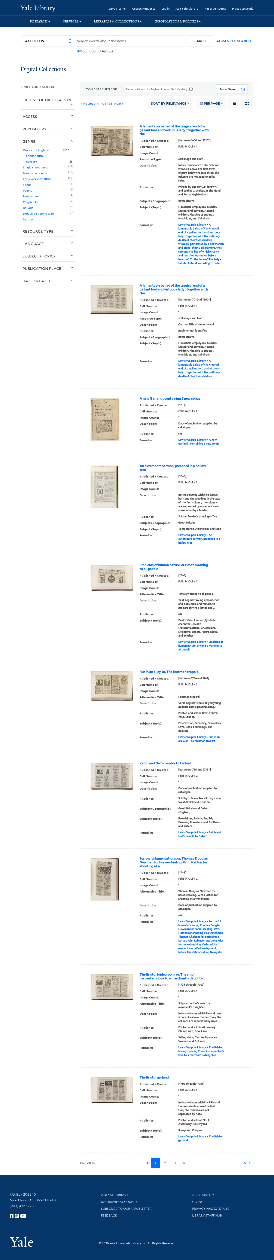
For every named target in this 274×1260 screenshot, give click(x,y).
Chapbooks (30, 202)
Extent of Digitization (46, 99)
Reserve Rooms (215, 8)
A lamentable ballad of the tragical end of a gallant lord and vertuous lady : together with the (174, 130)
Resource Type (38, 231)
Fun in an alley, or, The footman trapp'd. (169, 672)
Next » (119, 103)
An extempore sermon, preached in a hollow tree (173, 468)
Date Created (37, 280)
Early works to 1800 (37, 179)
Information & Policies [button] (176, 21)
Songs (27, 185)
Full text (107, 51)
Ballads (28, 208)
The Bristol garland (154, 1077)
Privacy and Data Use (210, 1208)
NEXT (248, 1163)
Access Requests (143, 8)
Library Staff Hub (207, 1215)
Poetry (27, 190)
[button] (199, 41)
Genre (29, 141)
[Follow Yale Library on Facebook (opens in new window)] (11, 1216)
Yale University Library (38, 8)
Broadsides (31, 196)
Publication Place (41, 268)
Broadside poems (35, 173)
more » (28, 219)
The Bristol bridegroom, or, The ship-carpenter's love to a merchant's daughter (172, 976)
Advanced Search (233, 41)
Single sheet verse (36, 167)
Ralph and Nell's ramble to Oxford (165, 763)
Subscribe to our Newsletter (126, 1208)
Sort (168, 103)
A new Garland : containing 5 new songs (170, 398)
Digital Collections (43, 69)
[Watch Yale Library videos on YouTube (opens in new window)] (23, 1216)
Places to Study (242, 8)
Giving (198, 1201)
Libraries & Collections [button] (116, 21)
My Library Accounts (119, 1201)
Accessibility (203, 1195)
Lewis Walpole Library (192, 224)
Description (88, 51)
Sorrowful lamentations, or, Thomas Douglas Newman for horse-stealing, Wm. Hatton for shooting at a (174, 862)
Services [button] (71, 21)
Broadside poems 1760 (38, 213)
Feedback (109, 1215)
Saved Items (117, 8)
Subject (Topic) (38, 256)
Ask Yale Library (187, 8)
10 (209, 103)
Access (29, 116)
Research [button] (39, 21)
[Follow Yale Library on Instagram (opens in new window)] (17, 1216)
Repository (34, 128)
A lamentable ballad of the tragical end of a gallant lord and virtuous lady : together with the (174, 289)
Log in (165, 8)
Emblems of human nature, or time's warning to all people (174, 567)
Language (33, 243)
